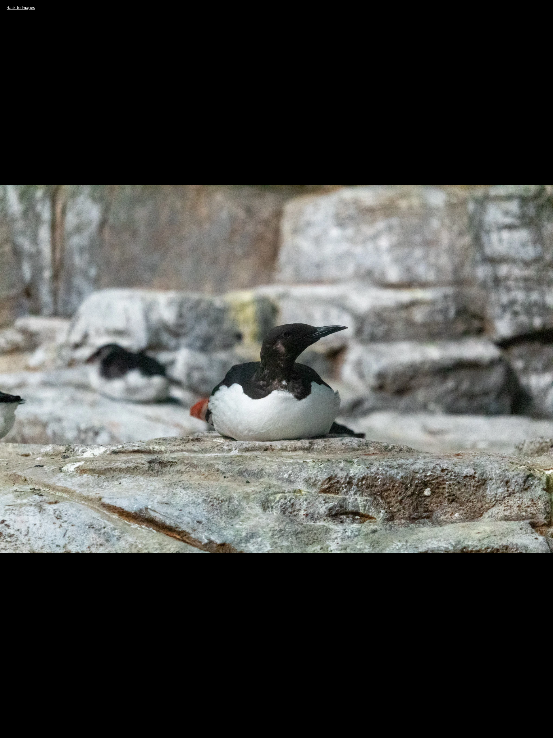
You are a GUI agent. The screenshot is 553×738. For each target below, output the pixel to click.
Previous (15, 369)
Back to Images (21, 7)
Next (541, 369)
